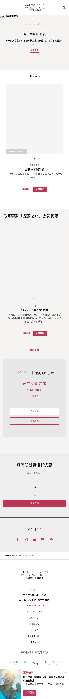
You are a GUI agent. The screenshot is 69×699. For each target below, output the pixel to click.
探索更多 (34, 53)
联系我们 (34, 590)
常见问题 (34, 642)
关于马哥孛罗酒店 (34, 611)
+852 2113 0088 (35, 606)
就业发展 (34, 630)
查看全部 (34, 350)
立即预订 (40, 189)
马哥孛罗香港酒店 (13, 556)
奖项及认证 (34, 624)
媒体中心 (34, 618)
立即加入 (34, 421)
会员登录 (34, 411)
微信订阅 (34, 503)
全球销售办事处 (34, 636)
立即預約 (40, 333)
